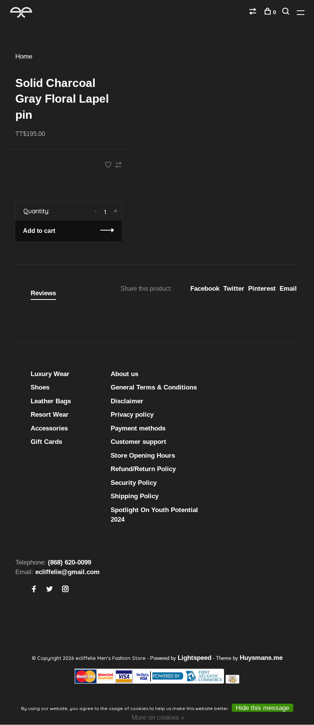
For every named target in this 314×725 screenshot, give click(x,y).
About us (124, 374)
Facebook (204, 288)
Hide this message (262, 708)
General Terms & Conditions (154, 387)
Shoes (40, 387)
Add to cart (39, 230)
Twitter (233, 288)
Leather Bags (51, 401)
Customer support (138, 441)
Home (23, 56)
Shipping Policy (135, 496)
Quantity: (36, 211)
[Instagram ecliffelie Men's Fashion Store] (65, 589)
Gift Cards (46, 441)
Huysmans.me (261, 657)
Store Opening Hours (143, 455)
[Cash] (232, 681)
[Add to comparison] (118, 165)
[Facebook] (34, 589)
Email (288, 288)
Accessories (49, 428)
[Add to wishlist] (109, 165)
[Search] (286, 12)
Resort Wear (50, 414)
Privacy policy (132, 414)
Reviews (43, 293)
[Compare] (253, 12)
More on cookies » (158, 717)
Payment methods (138, 428)
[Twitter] (49, 589)
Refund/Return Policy (143, 469)
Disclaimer (127, 401)
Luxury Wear (50, 374)
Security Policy (134, 482)
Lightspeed (194, 657)
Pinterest (262, 288)
